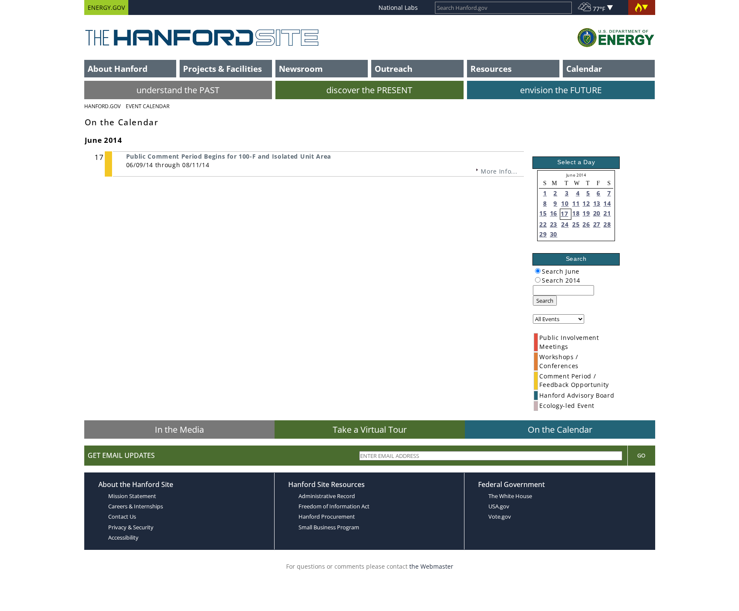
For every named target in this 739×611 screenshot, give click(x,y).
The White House (510, 496)
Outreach (393, 68)
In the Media (179, 429)
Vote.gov (499, 516)
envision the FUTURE (561, 90)
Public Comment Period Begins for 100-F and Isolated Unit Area (228, 156)
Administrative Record (327, 496)
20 (596, 213)
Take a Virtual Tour (370, 429)
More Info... (499, 171)
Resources (490, 68)
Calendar (584, 68)
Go (641, 455)
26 (586, 224)
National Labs (398, 7)
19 (586, 213)
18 (575, 213)
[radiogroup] (538, 271)
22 (543, 224)
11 (575, 203)
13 (596, 203)
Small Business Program (329, 527)
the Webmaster (431, 566)
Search (544, 300)
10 (564, 203)
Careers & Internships (135, 506)
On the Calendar (560, 429)
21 (607, 213)
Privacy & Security (131, 527)
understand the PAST (177, 90)
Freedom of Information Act (334, 506)
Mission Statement (132, 496)
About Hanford (118, 68)
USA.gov (498, 506)
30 (553, 234)
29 (543, 234)
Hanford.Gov (102, 106)
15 (543, 213)
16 (553, 213)
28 (607, 224)
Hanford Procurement (327, 516)
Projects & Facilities (222, 68)
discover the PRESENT (369, 90)
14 (607, 203)
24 (564, 224)
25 (575, 224)
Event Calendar (147, 106)
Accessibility (123, 537)
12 (586, 203)
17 (564, 214)
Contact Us (122, 516)
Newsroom (301, 68)
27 (596, 224)
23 (553, 224)
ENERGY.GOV (106, 7)
